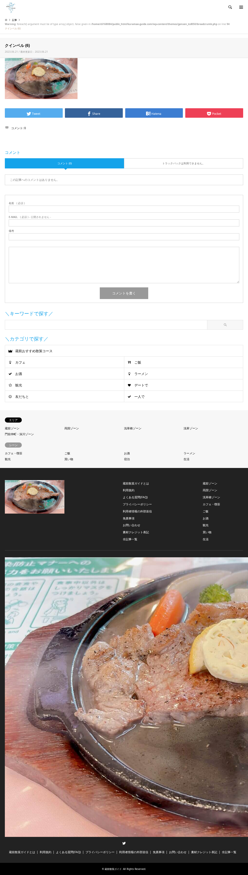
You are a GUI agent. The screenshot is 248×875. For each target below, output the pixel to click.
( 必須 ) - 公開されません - (30, 217)
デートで (141, 385)
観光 (18, 385)
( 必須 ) (17, 203)
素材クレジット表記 (136, 532)
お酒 (18, 373)
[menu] (240, 7)
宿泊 (127, 459)
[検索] (230, 7)
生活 (186, 459)
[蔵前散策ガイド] (11, 7)
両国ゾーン (71, 428)
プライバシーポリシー (137, 504)
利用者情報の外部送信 (137, 511)
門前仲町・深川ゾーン (19, 434)
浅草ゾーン (191, 428)
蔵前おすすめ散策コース (34, 351)
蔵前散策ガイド (113, 869)
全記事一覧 (130, 539)
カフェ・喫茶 (13, 453)
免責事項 (128, 518)
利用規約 (128, 490)
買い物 (68, 459)
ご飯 (137, 362)
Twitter (124, 843)
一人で (139, 396)
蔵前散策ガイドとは (136, 483)
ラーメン (141, 373)
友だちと (22, 396)
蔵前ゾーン (12, 428)
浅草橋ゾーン (132, 428)
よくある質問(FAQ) (135, 497)
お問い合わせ (131, 525)
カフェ (20, 362)
